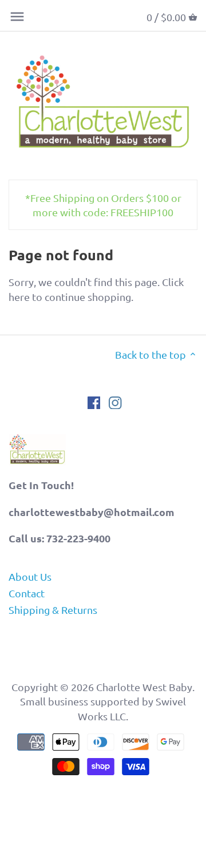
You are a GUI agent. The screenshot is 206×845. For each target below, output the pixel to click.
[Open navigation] (17, 16)
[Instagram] (115, 402)
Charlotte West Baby (144, 687)
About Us (30, 576)
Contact (27, 593)
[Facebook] (94, 402)
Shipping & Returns (53, 610)
